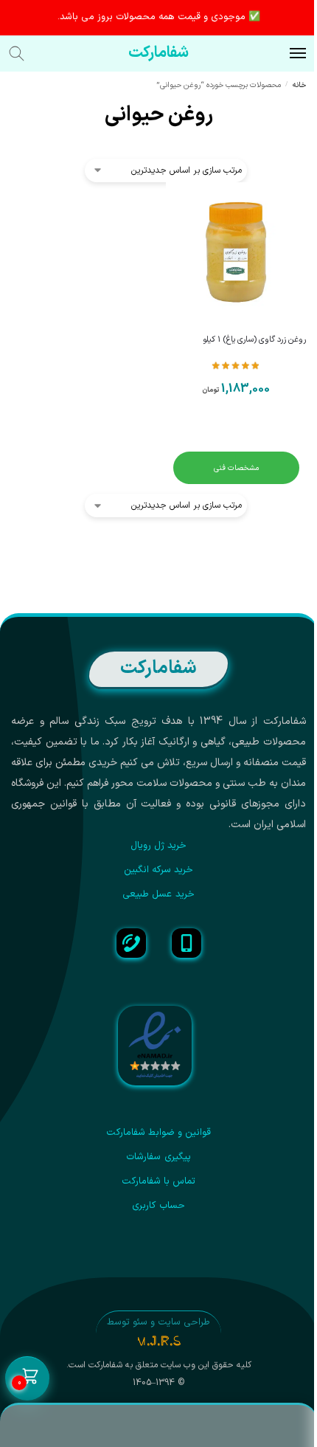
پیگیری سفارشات (158, 1157)
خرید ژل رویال (158, 845)
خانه (299, 85)
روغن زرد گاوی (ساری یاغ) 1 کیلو (254, 340)
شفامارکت (158, 53)
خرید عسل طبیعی (158, 894)
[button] (27, 1379)
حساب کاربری (158, 1205)
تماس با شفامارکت (159, 1181)
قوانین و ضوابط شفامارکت (159, 1132)
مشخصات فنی (236, 468)
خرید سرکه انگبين (159, 870)
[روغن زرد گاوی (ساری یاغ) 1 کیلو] (236, 252)
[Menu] (284, 54)
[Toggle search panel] (24, 53)
